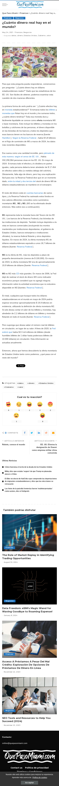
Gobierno (42, 35)
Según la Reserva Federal (24, 138)
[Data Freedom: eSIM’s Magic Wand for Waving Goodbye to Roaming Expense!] (29, 585)
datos (13, 35)
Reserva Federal (24, 247)
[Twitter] (32, 433)
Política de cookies (40, 778)
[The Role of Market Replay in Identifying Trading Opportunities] (29, 532)
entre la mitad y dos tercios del (22, 181)
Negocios (19, 18)
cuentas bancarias (34, 193)
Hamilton (6, 138)
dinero (20, 35)
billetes (52, 110)
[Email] (53, 433)
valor (49, 35)
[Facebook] (24, 433)
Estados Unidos (30, 35)
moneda (8, 110)
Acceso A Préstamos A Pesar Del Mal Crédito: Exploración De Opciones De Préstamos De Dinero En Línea (26, 664)
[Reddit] (46, 433)
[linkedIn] (39, 433)
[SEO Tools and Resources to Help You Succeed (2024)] (29, 695)
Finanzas (8, 18)
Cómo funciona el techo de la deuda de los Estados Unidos (28, 467)
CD (17, 273)
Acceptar (29, 783)
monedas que (8, 113)
